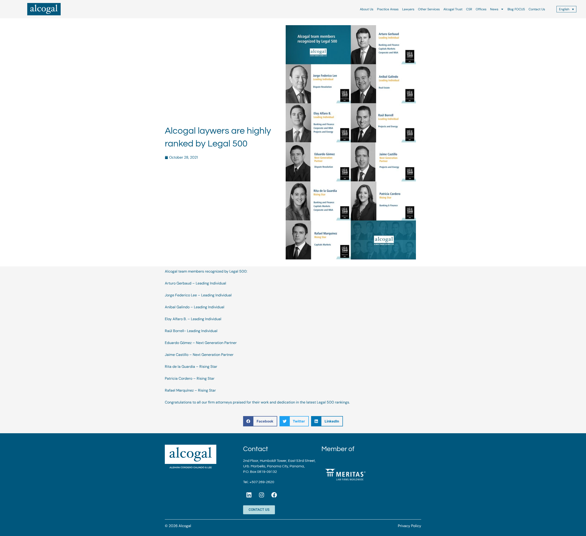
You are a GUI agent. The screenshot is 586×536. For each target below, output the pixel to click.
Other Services (429, 9)
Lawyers (408, 9)
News (494, 9)
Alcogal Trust (452, 9)
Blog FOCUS (516, 9)
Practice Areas (388, 9)
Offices (481, 9)
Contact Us (537, 9)
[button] (260, 421)
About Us (366, 9)
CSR (469, 9)
